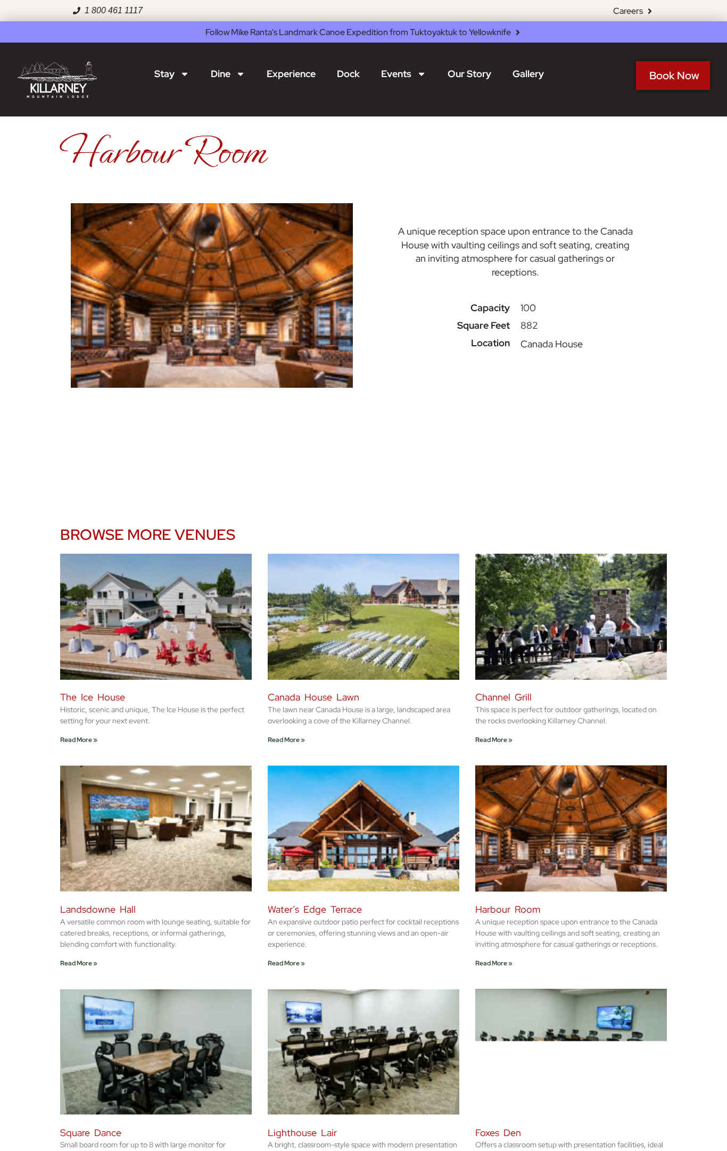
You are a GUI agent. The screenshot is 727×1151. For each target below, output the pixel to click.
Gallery (528, 74)
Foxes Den (498, 1133)
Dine (220, 74)
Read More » (78, 740)
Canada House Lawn (313, 697)
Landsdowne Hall (98, 909)
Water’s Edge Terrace (315, 909)
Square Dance (90, 1133)
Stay (164, 74)
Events (396, 74)
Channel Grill (503, 697)
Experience (291, 74)
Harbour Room (507, 909)
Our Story (469, 74)
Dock (348, 74)
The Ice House (92, 697)
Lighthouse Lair (302, 1133)
